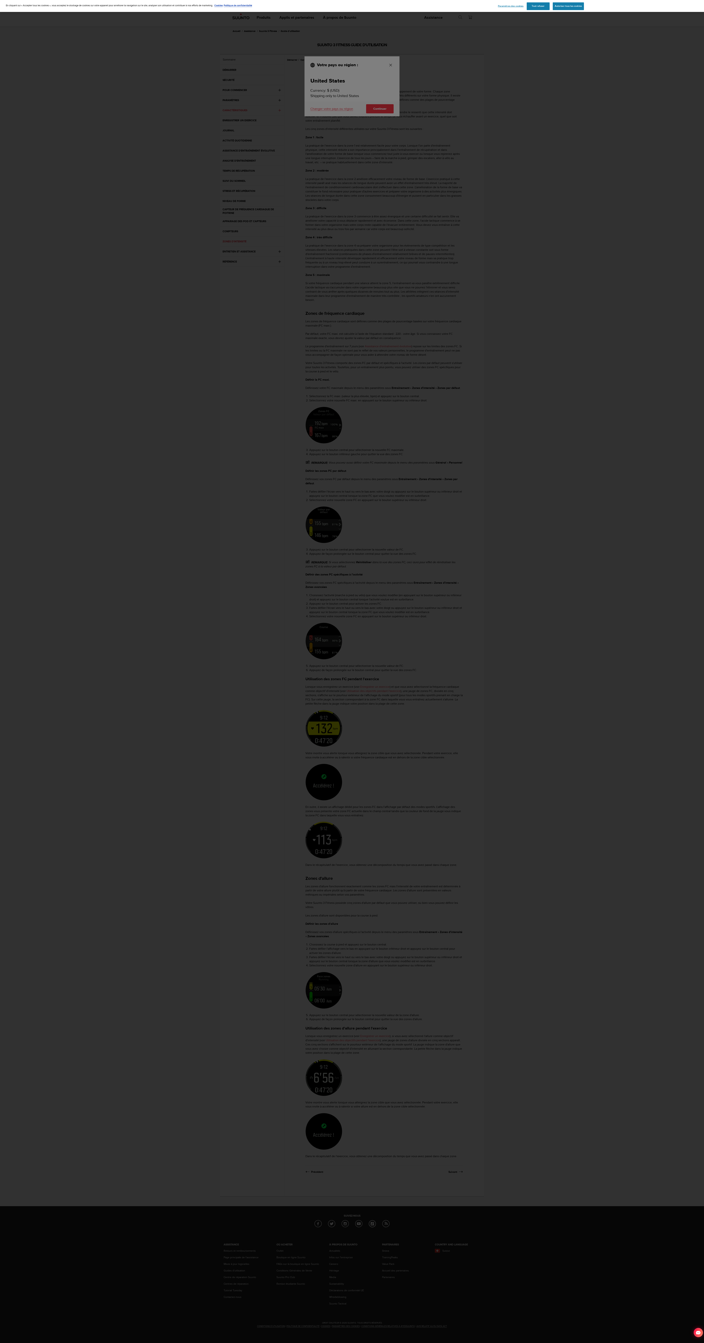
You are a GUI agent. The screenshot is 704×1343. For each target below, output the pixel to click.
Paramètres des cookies (511, 6)
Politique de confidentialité (238, 5)
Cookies (218, 5)
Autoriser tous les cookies (568, 6)
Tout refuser (538, 6)
